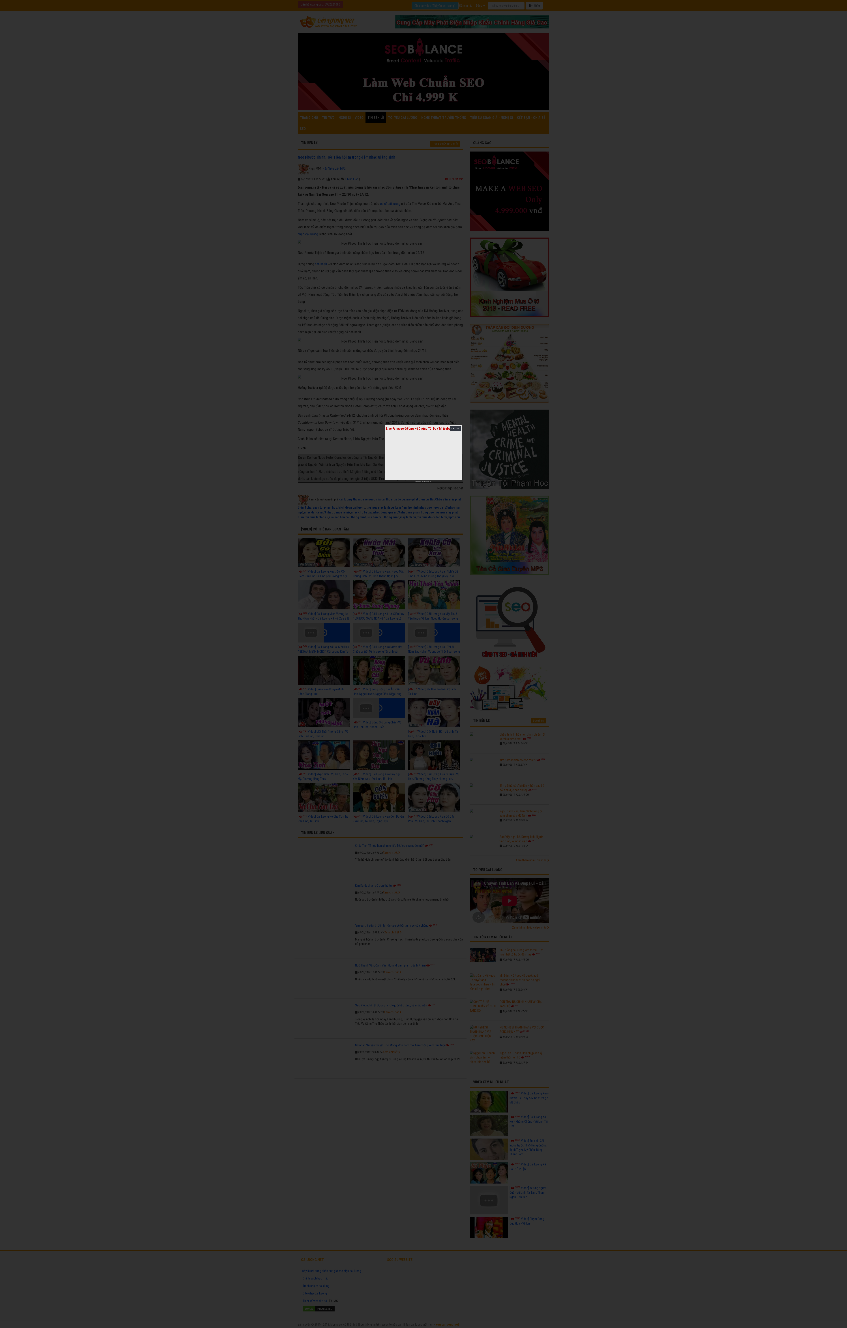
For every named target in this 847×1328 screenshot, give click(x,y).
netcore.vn (427, 482)
